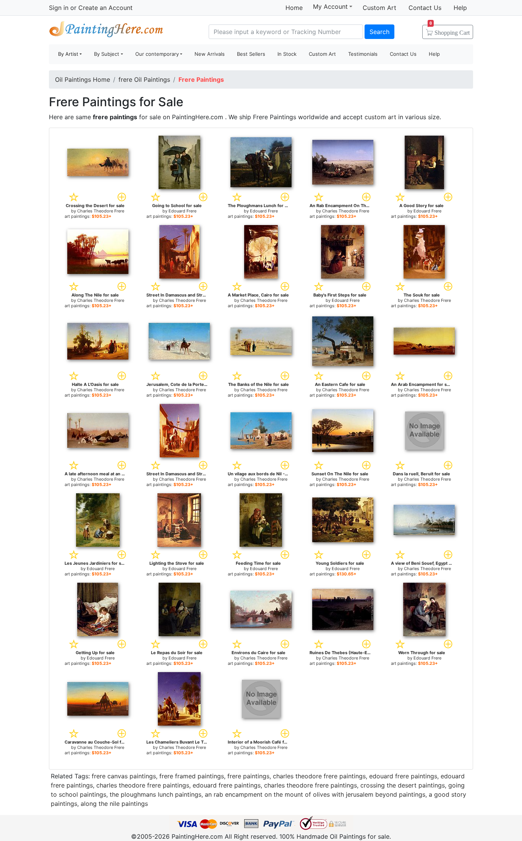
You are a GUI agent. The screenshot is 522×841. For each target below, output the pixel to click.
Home (294, 7)
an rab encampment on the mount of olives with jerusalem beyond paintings (315, 794)
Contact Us (425, 7)
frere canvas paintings (124, 776)
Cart (450, 30)
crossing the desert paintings (402, 785)
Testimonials (363, 54)
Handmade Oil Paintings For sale (106, 30)
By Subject (106, 54)
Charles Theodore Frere (100, 211)
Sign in (58, 7)
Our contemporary (157, 54)
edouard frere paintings (403, 776)
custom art (380, 117)
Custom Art (379, 7)
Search (379, 32)
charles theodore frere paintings (319, 776)
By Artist (68, 54)
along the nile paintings (114, 803)
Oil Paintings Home (82, 79)
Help (460, 7)
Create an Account (105, 7)
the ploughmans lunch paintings (155, 794)
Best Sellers (251, 54)
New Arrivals (210, 54)
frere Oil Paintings (144, 79)
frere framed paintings (191, 776)
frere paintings (248, 776)
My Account (330, 6)
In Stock (287, 54)
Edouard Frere (182, 211)
